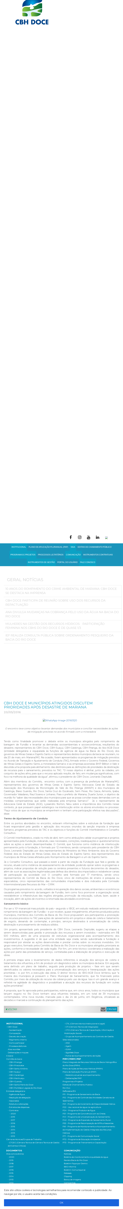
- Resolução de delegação (19, 1097)
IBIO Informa (70, 1166)
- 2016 (12, 1123)
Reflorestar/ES (69, 1091)
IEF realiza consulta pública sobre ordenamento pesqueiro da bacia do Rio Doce (59, 637)
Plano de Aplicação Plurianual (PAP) (79, 1072)
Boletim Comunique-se (74, 1170)
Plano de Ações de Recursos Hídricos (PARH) (83, 1068)
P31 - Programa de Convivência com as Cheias (84, 1113)
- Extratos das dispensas (18, 1107)
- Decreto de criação (17, 1036)
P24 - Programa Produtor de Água (79, 1110)
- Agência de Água (16, 1094)
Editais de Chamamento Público (94, 547)
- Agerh (67, 1046)
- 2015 (12, 1126)
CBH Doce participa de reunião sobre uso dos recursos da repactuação (55, 603)
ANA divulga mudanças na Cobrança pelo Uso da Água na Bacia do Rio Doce (62, 614)
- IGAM (67, 1049)
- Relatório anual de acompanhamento (82, 1075)
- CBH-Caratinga (16, 1075)
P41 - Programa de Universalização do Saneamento (86, 1117)
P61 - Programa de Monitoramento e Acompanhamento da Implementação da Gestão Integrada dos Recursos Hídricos (89, 1129)
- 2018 (11, 1163)
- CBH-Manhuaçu (16, 1078)
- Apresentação (15, 1030)
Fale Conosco (87, 562)
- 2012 (12, 1136)
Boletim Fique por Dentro (75, 1163)
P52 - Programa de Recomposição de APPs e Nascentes (88, 1123)
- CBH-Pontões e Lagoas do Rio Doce (25, 1088)
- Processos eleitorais (17, 1046)
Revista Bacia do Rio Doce (76, 1160)
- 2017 (12, 1120)
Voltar (12, 1009)
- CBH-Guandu (15, 1081)
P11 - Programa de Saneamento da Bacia (81, 1094)
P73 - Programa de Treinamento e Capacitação (84, 1142)
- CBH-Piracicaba (16, 1065)
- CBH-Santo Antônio (18, 1068)
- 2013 (12, 1133)
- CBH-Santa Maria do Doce (20, 1084)
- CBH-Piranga (15, 1062)
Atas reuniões (14, 1049)
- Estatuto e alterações (18, 1104)
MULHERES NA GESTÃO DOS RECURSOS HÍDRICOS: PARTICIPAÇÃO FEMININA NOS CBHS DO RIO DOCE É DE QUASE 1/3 (55, 626)
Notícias (67, 1154)
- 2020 (12, 1113)
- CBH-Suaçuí (14, 1072)
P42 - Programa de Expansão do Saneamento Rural (87, 1120)
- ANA (67, 1043)
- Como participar (16, 1043)
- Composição (14, 1033)
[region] (61, 1196)
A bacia (9, 1056)
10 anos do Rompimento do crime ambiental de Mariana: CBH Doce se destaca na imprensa (61, 591)
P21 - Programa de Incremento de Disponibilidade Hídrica (89, 1104)
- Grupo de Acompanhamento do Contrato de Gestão (89, 1036)
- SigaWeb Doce (71, 1052)
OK (61, 1202)
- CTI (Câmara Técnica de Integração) (81, 1027)
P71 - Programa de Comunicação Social (81, 1136)
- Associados (13, 1101)
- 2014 (12, 1129)
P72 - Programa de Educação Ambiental (81, 1139)
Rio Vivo (66, 1088)
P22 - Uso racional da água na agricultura (82, 1107)
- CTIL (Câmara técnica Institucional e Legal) (84, 1023)
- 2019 (12, 1117)
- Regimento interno (17, 1039)
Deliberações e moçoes (18, 1052)
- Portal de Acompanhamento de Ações (82, 1056)
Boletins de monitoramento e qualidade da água (86, 1157)
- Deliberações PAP (73, 1078)
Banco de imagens (72, 1179)
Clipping (68, 1176)
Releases (67, 1173)
